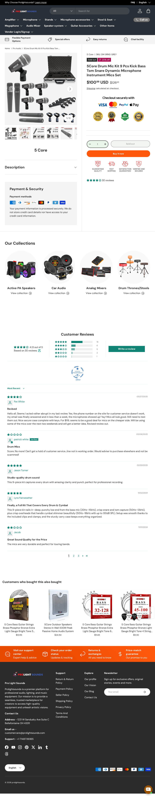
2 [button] (73, 555)
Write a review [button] (126, 348)
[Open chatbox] (148, 789)
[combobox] (90, 11)
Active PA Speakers (21, 288)
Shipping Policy (64, 701)
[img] (14, 397)
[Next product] (151, 613)
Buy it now (118, 153)
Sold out (130, 143)
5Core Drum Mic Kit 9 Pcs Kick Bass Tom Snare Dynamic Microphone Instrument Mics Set (42, 48)
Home (7, 48)
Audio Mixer (33, 25)
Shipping (91, 88)
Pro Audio (17, 48)
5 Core (90, 54)
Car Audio (59, 288)
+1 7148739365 (25, 739)
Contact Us (90, 697)
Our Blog (89, 691)
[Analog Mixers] (96, 267)
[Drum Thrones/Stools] (134, 267)
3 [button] (78, 555)
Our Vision (90, 685)
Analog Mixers (96, 288)
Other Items (107, 25)
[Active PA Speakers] (21, 267)
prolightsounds (18, 782)
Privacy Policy (63, 707)
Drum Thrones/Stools (134, 288)
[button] (148, 11)
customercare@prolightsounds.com (25, 733)
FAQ (133, 2)
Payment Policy (64, 688)
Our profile (90, 679)
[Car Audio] (59, 267)
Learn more (40, 2)
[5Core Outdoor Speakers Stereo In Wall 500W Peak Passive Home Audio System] (58, 605)
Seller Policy (62, 695)
